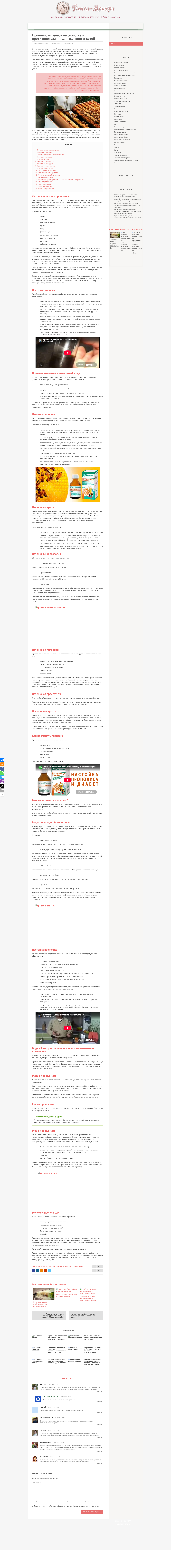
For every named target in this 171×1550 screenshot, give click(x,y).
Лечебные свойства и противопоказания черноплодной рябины (57, 1361)
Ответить (100, 1391)
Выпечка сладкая (120, 83)
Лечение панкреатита (44, 168)
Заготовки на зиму (120, 98)
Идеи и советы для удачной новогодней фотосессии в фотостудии (127, 216)
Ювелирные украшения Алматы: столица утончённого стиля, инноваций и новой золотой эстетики (127, 211)
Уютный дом (118, 163)
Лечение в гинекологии (44, 161)
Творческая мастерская (122, 158)
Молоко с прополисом (44, 188)
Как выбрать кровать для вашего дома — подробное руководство (127, 200)
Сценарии (117, 153)
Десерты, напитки (120, 86)
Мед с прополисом (43, 186)
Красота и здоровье (121, 111)
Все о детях (118, 78)
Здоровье (117, 104)
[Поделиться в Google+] (45, 1270)
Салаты (116, 147)
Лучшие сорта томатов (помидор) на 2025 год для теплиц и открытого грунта (53, 1316)
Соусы (116, 150)
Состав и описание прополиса (47, 150)
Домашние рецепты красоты (124, 93)
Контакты (79, 26)
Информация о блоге (56, 26)
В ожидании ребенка (121, 70)
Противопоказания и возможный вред (50, 155)
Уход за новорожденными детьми (126, 160)
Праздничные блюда (121, 137)
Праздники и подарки (121, 135)
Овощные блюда (120, 122)
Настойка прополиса (44, 177)
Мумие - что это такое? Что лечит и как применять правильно (57, 1337)
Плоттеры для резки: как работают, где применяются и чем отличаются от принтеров (127, 205)
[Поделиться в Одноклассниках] (41, 1270)
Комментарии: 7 (56, 43)
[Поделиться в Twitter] (49, 1270)
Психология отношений (122, 140)
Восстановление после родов (124, 75)
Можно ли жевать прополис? (47, 173)
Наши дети (118, 119)
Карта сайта (70, 26)
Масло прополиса (43, 184)
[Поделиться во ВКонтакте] (37, 1270)
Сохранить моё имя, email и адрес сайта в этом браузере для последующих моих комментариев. (66, 1506)
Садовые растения (120, 145)
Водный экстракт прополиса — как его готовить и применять (60, 179)
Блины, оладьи (119, 65)
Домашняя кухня (119, 96)
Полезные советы (120, 132)
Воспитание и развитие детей (124, 73)
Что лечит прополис (43, 157)
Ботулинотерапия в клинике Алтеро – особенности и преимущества (127, 195)
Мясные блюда (119, 117)
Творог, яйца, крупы (120, 155)
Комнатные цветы (120, 109)
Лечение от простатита (45, 166)
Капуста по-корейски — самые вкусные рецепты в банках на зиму (83, 1316)
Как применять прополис (46, 170)
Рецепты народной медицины (47, 175)
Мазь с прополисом (43, 182)
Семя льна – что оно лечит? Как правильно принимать (93, 1337)
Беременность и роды (121, 62)
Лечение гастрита (42, 159)
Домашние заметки (120, 91)
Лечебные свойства (43, 152)
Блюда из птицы (119, 68)
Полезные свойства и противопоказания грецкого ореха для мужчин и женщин (92, 1361)
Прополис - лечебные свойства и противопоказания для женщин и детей (57, 1350)
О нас (45, 26)
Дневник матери (119, 88)
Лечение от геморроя (44, 164)
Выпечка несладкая (120, 80)
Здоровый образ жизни (122, 101)
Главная (37, 26)
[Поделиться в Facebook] (33, 1270)
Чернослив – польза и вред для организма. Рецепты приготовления (92, 1350)
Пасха (116, 124)
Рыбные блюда (119, 142)
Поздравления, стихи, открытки (125, 129)
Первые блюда (119, 127)
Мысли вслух (118, 114)
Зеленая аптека (43, 43)
